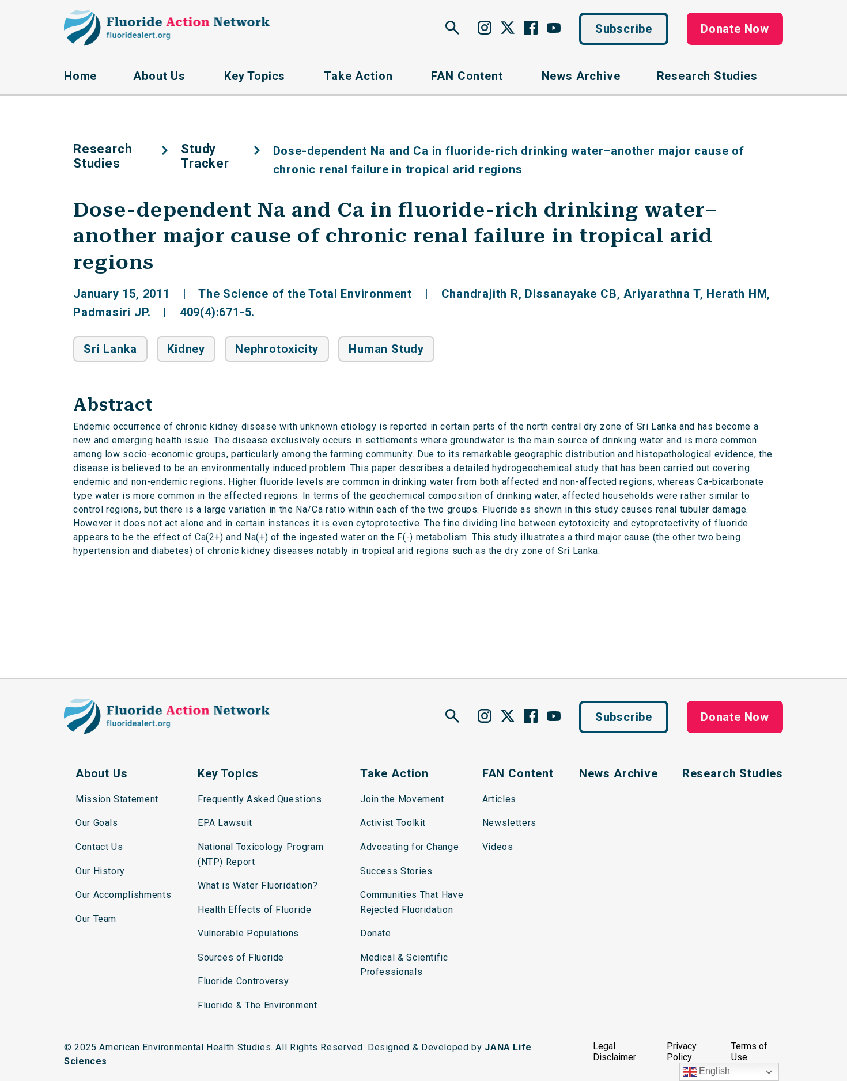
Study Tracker (205, 156)
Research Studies (102, 156)
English (713, 1071)
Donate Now (735, 29)
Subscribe (623, 29)
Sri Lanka (110, 349)
